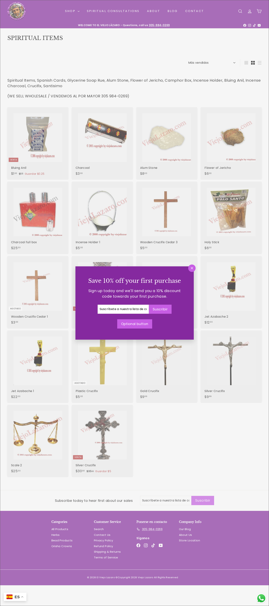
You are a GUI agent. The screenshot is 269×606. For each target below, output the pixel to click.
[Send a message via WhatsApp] (261, 598)
